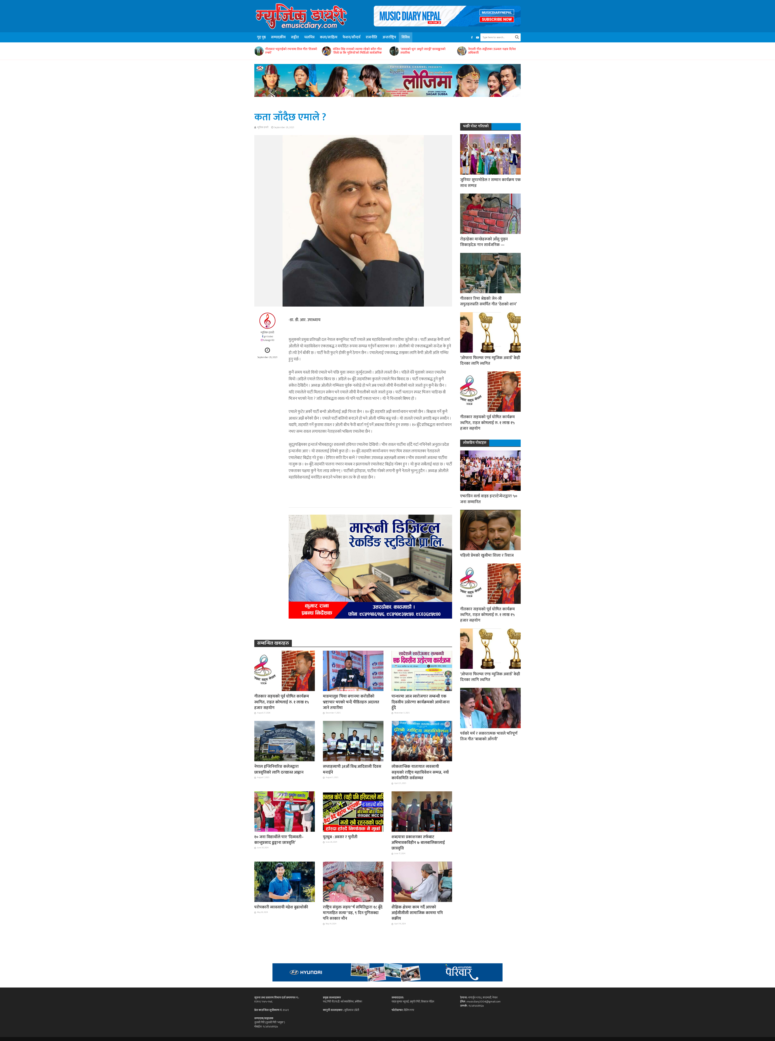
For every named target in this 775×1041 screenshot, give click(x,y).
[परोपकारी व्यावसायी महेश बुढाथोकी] (284, 881)
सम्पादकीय (278, 37)
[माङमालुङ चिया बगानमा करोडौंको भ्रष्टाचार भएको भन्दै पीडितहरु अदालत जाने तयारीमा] (353, 670)
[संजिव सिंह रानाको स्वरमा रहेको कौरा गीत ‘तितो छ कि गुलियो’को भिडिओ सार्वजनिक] (258, 51)
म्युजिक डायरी (262, 127)
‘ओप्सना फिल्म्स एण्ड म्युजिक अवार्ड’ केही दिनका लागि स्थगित (490, 361)
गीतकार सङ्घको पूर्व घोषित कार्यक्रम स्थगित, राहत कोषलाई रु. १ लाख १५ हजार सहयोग (281, 702)
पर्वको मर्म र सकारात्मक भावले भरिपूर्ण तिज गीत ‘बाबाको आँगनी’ (488, 736)
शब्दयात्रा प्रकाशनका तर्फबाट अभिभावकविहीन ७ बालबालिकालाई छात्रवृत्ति (418, 842)
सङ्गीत (295, 37)
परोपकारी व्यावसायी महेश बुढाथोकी (281, 907)
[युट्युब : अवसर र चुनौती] (353, 811)
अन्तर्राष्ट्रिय (389, 37)
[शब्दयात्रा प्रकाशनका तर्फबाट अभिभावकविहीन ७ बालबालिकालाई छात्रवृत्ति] (422, 811)
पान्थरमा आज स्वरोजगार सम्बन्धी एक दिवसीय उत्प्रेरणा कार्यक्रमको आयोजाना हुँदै (421, 702)
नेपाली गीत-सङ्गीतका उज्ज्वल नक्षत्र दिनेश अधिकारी (424, 51)
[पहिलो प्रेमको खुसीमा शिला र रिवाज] (490, 530)
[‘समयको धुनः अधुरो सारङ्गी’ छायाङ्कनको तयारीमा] (326, 51)
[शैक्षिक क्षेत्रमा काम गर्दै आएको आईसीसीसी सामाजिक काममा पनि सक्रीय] (422, 881)
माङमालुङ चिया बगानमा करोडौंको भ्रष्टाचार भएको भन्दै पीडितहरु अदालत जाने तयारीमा (351, 702)
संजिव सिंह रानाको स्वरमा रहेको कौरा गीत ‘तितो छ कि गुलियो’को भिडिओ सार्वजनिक (289, 51)
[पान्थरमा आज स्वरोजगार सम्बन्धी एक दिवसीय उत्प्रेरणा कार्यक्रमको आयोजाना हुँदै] (422, 670)
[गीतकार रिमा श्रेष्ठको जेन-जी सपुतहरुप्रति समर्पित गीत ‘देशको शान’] (490, 272)
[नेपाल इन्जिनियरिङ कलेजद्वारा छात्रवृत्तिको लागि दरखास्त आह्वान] (284, 740)
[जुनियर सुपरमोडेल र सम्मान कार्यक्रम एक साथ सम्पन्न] (490, 154)
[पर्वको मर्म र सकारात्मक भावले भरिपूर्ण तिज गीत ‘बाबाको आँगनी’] (490, 707)
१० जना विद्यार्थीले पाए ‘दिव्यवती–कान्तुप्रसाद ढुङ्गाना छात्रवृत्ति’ (279, 840)
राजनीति (371, 37)
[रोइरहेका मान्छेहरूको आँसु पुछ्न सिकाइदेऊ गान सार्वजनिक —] (490, 213)
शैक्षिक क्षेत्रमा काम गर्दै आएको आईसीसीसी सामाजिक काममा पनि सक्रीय (417, 913)
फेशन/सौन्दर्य (351, 37)
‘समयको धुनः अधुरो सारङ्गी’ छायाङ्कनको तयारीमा (355, 51)
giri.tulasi (268, 336)
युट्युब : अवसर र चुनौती (340, 837)
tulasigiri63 (268, 340)
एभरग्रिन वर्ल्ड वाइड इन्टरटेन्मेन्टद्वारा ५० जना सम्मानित (488, 499)
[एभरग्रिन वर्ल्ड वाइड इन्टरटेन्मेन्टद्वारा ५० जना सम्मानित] (490, 470)
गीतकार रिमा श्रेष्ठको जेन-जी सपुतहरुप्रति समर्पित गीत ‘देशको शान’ (488, 301)
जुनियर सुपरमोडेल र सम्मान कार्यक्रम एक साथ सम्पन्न (490, 183)
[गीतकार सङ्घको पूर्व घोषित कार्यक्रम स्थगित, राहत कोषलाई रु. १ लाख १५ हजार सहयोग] (284, 670)
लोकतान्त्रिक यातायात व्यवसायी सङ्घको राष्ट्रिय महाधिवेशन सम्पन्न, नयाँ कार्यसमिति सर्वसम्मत (420, 772)
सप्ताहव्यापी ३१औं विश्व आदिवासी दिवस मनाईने (352, 769)
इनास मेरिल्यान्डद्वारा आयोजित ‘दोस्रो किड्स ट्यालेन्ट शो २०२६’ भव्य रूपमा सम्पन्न (493, 51)
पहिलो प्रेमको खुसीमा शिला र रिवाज (487, 555)
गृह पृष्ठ (261, 37)
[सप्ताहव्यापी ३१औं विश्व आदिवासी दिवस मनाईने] (353, 740)
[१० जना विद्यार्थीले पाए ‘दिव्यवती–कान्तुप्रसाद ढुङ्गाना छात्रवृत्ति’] (284, 811)
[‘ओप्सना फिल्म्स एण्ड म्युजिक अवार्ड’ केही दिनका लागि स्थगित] (490, 332)
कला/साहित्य (328, 37)
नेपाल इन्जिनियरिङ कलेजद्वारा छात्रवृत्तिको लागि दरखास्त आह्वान (279, 769)
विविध (405, 37)
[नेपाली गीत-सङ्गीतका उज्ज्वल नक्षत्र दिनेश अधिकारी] (394, 51)
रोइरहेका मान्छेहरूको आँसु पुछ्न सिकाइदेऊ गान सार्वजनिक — (484, 242)
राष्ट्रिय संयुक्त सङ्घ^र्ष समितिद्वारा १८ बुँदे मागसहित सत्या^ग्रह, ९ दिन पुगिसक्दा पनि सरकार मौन (352, 913)
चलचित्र (309, 37)
